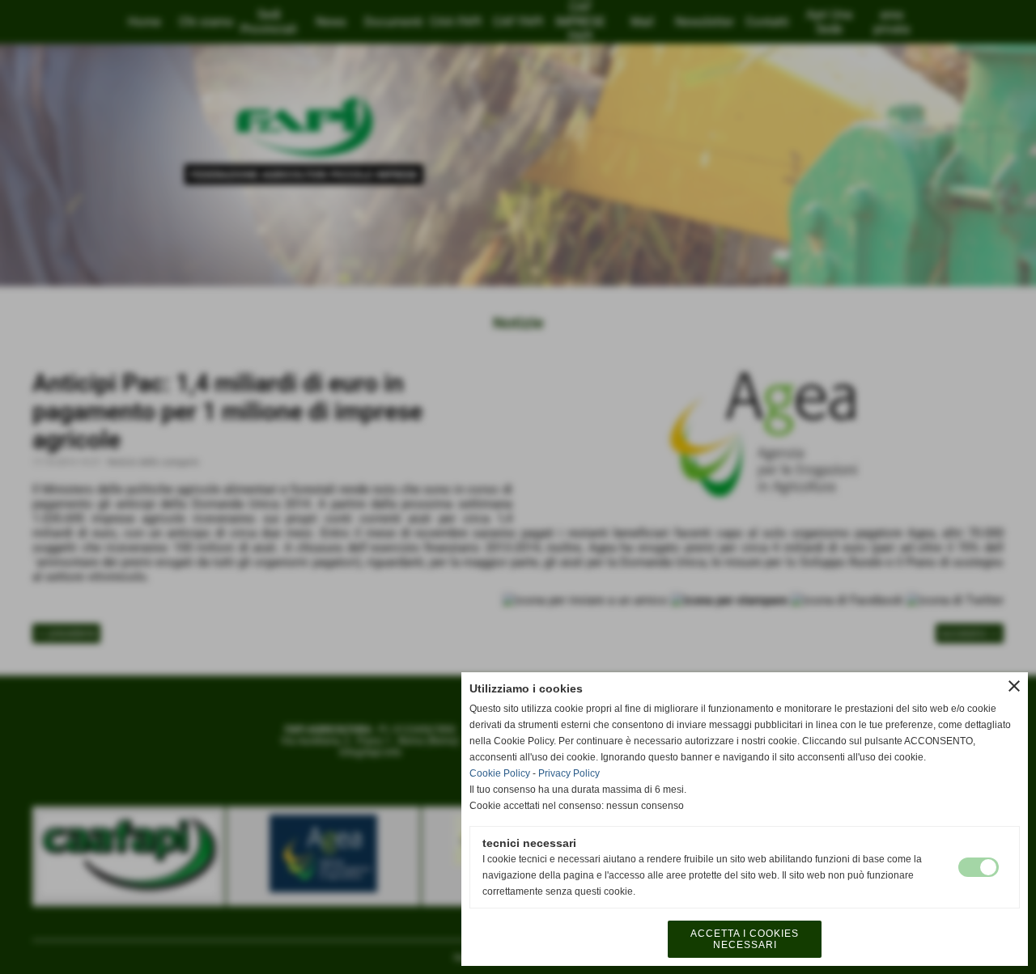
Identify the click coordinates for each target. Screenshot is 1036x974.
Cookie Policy (499, 773)
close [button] (1014, 686)
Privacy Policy (569, 773)
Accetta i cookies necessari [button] (744, 939)
